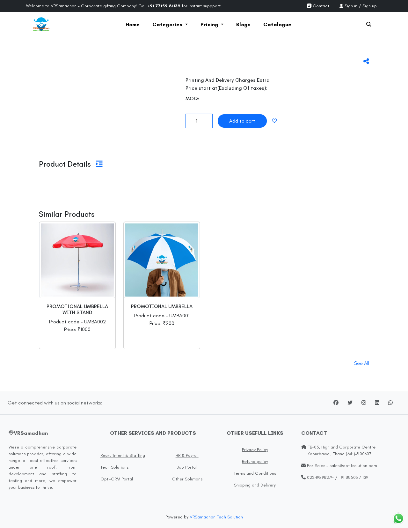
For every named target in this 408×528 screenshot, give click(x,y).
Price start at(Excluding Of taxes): (226, 88)
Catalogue (277, 24)
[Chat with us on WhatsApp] (398, 518)
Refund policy (255, 461)
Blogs (243, 24)
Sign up (369, 6)
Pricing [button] (210, 24)
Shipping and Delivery (255, 485)
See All (361, 363)
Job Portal (187, 467)
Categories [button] (168, 24)
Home (133, 24)
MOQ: (192, 98)
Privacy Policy (255, 449)
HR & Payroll (187, 455)
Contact (320, 6)
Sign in (351, 6)
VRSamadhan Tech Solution (215, 517)
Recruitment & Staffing (122, 455)
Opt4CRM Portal (116, 479)
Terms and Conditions (255, 473)
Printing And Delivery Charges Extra (228, 80)
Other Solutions (187, 479)
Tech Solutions (114, 467)
